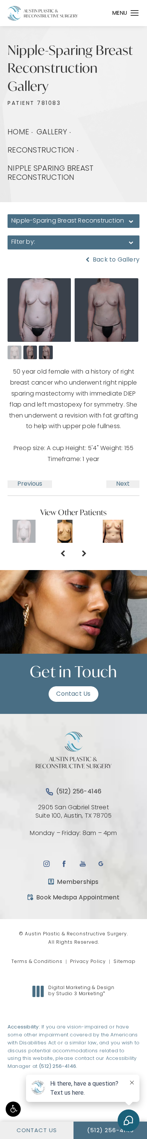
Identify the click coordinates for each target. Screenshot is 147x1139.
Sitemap (124, 962)
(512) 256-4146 (57, 1066)
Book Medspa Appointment (73, 897)
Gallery (52, 132)
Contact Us (73, 694)
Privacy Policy (88, 962)
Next (123, 484)
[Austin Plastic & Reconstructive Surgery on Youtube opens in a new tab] (83, 863)
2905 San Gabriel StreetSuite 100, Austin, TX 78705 (73, 812)
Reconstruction (41, 150)
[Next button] (84, 554)
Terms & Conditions (37, 962)
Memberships (77, 882)
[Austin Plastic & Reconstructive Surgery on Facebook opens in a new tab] (64, 863)
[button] (13, 1109)
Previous (29, 484)
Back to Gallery (115, 260)
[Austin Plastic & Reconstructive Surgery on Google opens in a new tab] (101, 863)
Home (18, 132)
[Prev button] (62, 554)
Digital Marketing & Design (81, 991)
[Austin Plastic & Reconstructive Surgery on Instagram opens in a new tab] (46, 863)
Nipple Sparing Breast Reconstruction (50, 173)
